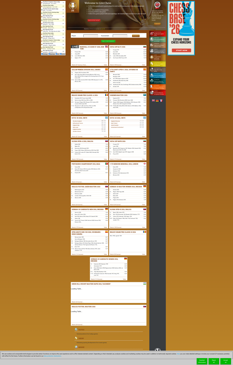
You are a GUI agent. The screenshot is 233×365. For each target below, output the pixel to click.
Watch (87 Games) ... (78, 136)
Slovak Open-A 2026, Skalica (82, 141)
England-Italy (76, 125)
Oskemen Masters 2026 (118, 95)
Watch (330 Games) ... (116, 113)
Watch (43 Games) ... (116, 182)
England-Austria (77, 129)
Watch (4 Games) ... (77, 182)
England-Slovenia (115, 121)
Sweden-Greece (77, 131)
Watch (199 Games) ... (78, 159)
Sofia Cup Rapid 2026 (117, 141)
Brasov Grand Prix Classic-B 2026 (123, 232)
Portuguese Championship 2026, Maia (86, 164)
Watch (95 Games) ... (78, 90)
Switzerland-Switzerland (117, 127)
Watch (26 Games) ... (78, 302)
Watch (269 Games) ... (78, 113)
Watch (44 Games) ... (116, 204)
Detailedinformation (202, 361)
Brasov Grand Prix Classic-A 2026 (85, 95)
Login (157, 24)
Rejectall (214, 361)
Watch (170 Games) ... (78, 227)
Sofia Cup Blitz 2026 (117, 47)
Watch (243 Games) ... (116, 90)
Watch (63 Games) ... (116, 136)
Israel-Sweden (114, 125)
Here (178, 354)
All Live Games (108, 41)
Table (105, 65)
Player (74, 36)
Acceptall (225, 361)
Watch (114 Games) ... (97, 279)
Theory (81, 338)
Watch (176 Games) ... (116, 159)
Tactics (81, 330)
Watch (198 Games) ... (116, 65)
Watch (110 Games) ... (78, 254)
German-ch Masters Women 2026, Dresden (126, 187)
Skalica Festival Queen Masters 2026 (86, 187)
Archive (81, 347)
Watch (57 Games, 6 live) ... (79, 65)
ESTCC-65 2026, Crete (117, 118)
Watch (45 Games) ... (78, 324)
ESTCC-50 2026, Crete (79, 118)
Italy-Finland (114, 123)
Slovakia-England (77, 121)
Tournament (105, 36)
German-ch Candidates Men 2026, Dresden (87, 209)
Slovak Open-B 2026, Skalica (120, 209)
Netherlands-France (78, 123)
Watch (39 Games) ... (116, 254)
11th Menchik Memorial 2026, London (124, 164)
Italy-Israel (75, 127)
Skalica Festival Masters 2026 (83, 307)
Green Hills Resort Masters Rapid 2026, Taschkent (91, 284)
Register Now (93, 20)
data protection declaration (52, 356)
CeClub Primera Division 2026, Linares (86, 70)
